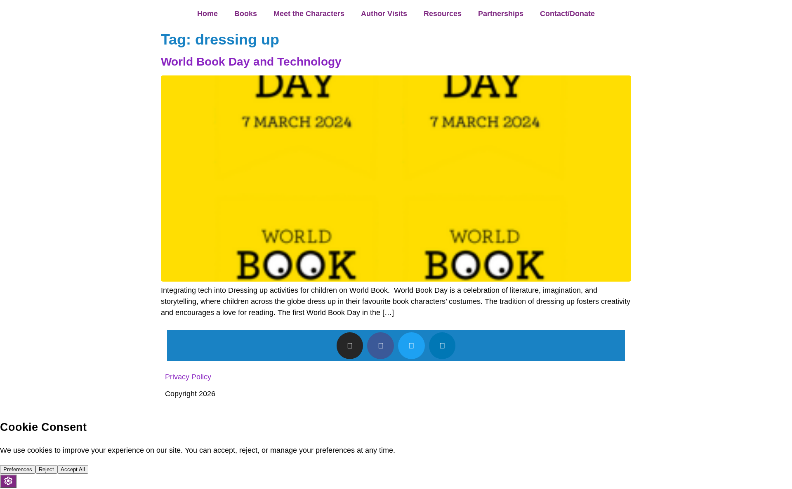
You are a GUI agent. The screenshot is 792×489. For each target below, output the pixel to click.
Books (245, 13)
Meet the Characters (308, 13)
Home (207, 13)
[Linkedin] (442, 345)
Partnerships (500, 13)
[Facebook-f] (380, 345)
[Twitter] (411, 345)
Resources (443, 13)
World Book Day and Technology (251, 61)
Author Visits (384, 13)
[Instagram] (350, 345)
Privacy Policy (188, 377)
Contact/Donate (567, 13)
